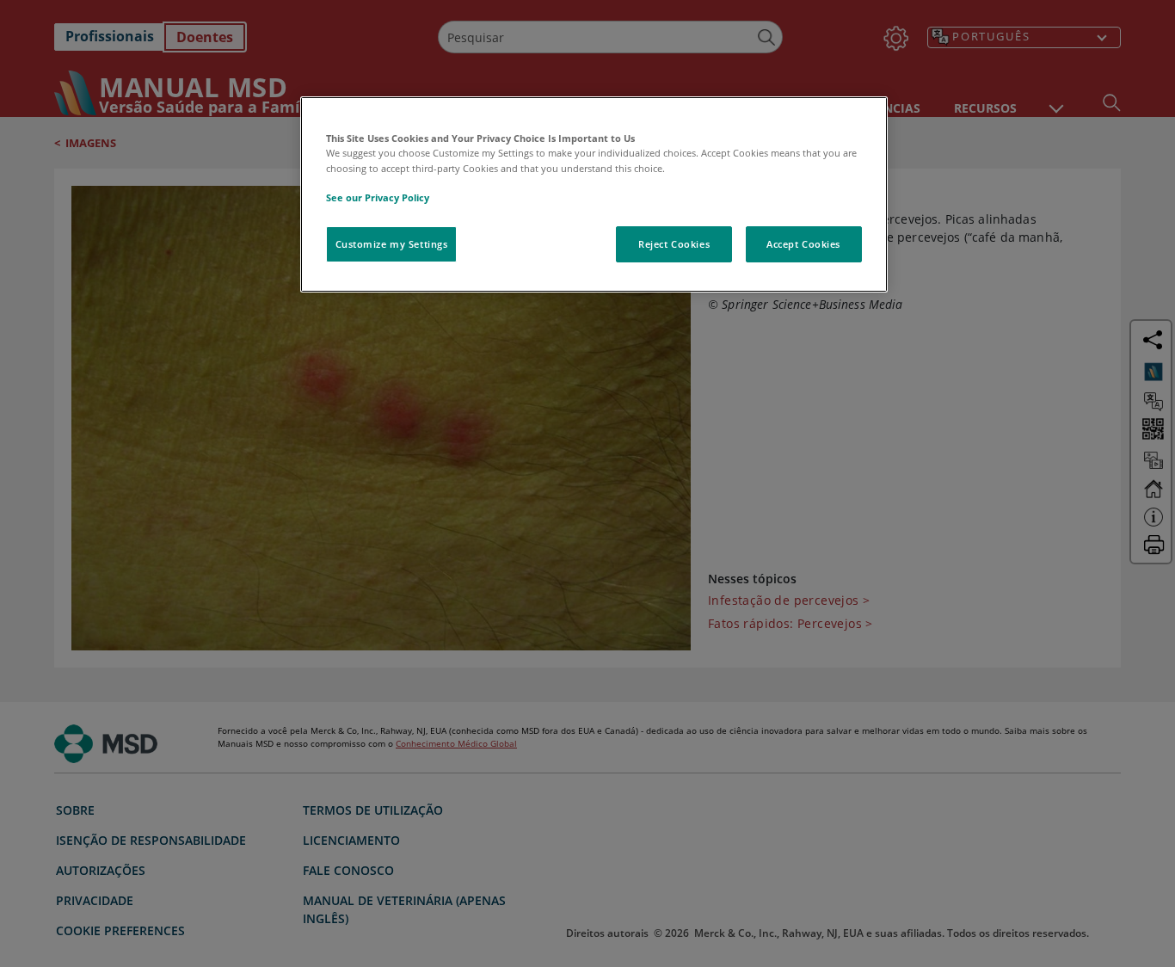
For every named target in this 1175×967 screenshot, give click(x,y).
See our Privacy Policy (377, 197)
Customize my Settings (391, 243)
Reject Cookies (674, 243)
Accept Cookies (803, 243)
